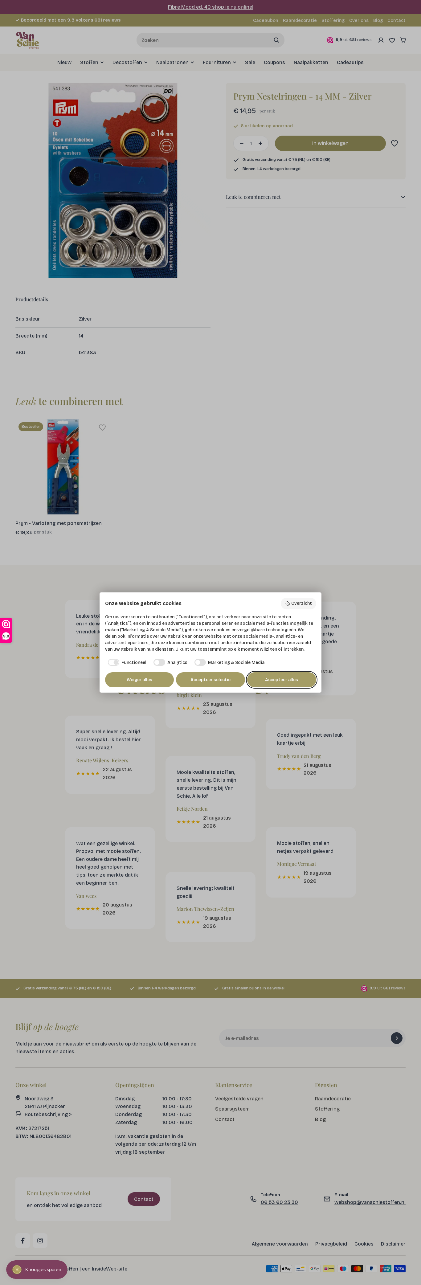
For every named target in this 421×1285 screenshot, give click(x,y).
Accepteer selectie (210, 679)
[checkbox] (126, 662)
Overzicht (301, 603)
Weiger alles (139, 679)
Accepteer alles (281, 679)
